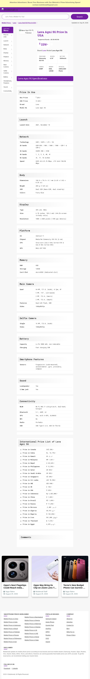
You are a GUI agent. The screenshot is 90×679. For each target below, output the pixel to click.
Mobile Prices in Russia (11, 635)
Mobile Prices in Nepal (32, 637)
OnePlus (48, 628)
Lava (44, 50)
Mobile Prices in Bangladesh (34, 617)
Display (6, 53)
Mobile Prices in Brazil (11, 628)
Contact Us (70, 625)
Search (80, 17)
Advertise (70, 622)
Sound (6, 87)
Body (5, 49)
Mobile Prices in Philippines (12, 638)
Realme (48, 635)
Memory (6, 61)
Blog (68, 628)
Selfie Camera (6, 72)
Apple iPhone (50, 622)
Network (6, 45)
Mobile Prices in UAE (31, 633)
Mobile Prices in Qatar (32, 640)
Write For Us (70, 632)
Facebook (7, 668)
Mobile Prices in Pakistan (12, 632)
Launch (6, 41)
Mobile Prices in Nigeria (32, 620)
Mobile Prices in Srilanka (32, 627)
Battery (6, 77)
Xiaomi (48, 642)
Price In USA (6, 36)
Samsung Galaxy (51, 619)
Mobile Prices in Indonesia (12, 625)
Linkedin (15, 668)
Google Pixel (50, 625)
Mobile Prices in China (11, 619)
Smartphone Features (7, 82)
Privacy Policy (71, 635)
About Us (69, 619)
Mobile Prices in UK (31, 630)
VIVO (47, 638)
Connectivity (7, 91)
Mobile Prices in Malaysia (33, 624)
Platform (6, 57)
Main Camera (6, 66)
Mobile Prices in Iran (10, 642)
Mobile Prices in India (10, 622)
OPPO (48, 632)
